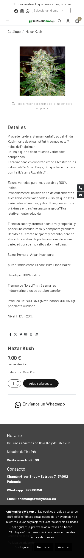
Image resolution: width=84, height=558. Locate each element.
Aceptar (64, 547)
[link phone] (80, 187)
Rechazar (44, 547)
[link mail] (80, 194)
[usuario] (68, 21)
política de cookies (42, 537)
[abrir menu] (7, 21)
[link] (42, 20)
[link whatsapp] (28, 11)
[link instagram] (22, 11)
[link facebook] (16, 11)
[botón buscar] (59, 21)
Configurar (22, 547)
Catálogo (14, 31)
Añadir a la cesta (41, 383)
